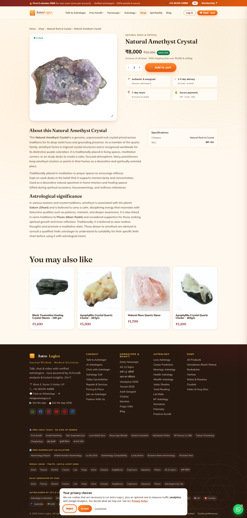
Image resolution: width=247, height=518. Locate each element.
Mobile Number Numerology (68, 455)
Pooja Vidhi (126, 406)
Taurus (43, 469)
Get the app (39, 402)
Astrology (130, 12)
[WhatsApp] (32, 411)
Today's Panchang (205, 435)
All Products (194, 359)
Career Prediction (163, 364)
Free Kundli (96, 12)
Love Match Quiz (97, 435)
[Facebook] (40, 411)
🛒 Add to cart (160, 67)
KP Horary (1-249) (183, 435)
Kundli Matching (54, 435)
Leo (75, 469)
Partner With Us (95, 399)
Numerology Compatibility (114, 455)
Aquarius (145, 469)
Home (32, 28)
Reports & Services (96, 384)
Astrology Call (94, 374)
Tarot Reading (161, 389)
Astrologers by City (174, 483)
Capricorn (132, 469)
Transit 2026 (127, 386)
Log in (189, 12)
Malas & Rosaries (197, 379)
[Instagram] (48, 411)
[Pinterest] (64, 411)
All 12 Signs (127, 367)
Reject (69, 508)
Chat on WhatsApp (44, 393)
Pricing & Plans (95, 389)
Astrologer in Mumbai (41, 498)
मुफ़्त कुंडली (51, 441)
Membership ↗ (210, 3)
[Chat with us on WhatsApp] (238, 509)
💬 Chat (207, 12)
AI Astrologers (94, 364)
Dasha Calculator (139, 435)
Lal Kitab (158, 394)
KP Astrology (160, 399)
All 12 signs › (171, 469)
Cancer (65, 469)
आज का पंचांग (79, 441)
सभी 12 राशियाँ (127, 371)
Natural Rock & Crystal (59, 28)
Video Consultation (97, 379)
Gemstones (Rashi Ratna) (201, 364)
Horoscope (114, 12)
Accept (85, 508)
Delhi (58, 498)
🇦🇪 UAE (51, 504)
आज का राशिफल (127, 376)
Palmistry (158, 409)
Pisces (157, 469)
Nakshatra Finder (161, 435)
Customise (100, 508)
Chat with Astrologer (98, 369)
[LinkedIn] (72, 411)
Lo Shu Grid (91, 455)
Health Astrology (163, 374)
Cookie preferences (208, 513)
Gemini (54, 469)
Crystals (191, 384)
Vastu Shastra (161, 384)
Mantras (124, 401)
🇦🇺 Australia (37, 504)
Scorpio (104, 469)
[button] (73, 77)
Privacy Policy (140, 501)
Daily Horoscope (129, 361)
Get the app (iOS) (62, 402)
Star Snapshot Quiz (75, 435)
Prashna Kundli (162, 414)
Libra (93, 469)
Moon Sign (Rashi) (118, 435)
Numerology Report (40, 455)
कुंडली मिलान (64, 441)
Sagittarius (117, 469)
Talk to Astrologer (75, 12)
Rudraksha (193, 369)
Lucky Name (137, 455)
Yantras (191, 374)
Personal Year (186, 455)
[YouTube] (56, 411)
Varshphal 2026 (129, 381)
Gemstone (159, 404)
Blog (168, 12)
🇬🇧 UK (197, 498)
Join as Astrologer (96, 394)
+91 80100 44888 (178, 3)
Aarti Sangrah (128, 391)
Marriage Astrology (164, 369)
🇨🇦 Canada (210, 498)
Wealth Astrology (163, 379)
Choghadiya (37, 441)
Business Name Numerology (161, 455)
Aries (33, 469)
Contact (190, 513)
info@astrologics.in (40, 398)
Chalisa (124, 396)
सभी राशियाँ (185, 469)
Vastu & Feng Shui (197, 389)
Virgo (84, 469)
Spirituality (156, 12)
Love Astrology (161, 359)
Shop (143, 12)
